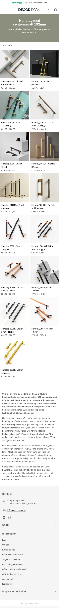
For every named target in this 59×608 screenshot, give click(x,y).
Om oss (5, 545)
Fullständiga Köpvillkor (12, 564)
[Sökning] (49, 10)
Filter (8, 45)
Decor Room (33, 604)
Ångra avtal (7, 579)
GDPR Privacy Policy (11, 574)
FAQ (4, 540)
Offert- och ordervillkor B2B (14, 569)
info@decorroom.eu (16, 510)
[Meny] (3, 9)
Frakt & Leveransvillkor (12, 555)
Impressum (7, 584)
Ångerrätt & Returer (11, 559)
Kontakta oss (8, 550)
